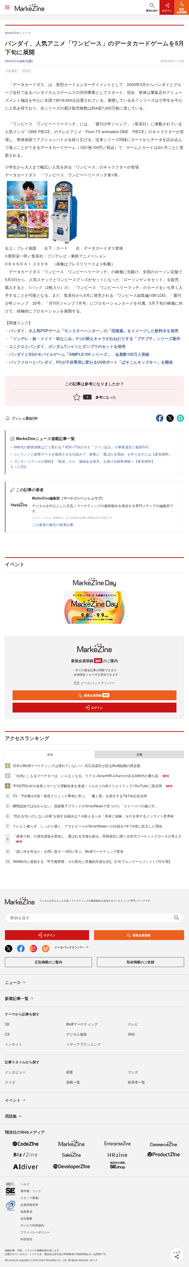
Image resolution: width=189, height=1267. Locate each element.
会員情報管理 (29, 1204)
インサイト (13, 1044)
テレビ (133, 1024)
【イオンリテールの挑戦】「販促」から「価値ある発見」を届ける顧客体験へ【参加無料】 (84, 461)
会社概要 (26, 1218)
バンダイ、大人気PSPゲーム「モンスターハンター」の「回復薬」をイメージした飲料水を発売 (93, 330)
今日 (50, 754)
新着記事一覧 (17, 998)
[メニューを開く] (7, 7)
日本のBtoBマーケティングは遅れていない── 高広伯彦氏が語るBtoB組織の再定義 (76, 765)
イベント (13, 1100)
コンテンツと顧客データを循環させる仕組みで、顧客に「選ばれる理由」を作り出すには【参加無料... (93, 454)
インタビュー (15, 1071)
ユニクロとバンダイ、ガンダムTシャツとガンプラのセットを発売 (67, 346)
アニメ (26, 70)
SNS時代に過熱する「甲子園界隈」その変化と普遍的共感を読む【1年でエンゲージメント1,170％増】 (92, 861)
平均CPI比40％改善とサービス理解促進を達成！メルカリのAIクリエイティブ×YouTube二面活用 (87, 785)
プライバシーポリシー (35, 1232)
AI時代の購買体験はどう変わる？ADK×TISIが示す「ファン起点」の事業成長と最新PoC (81, 446)
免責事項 (26, 1211)
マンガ (133, 1071)
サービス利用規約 (32, 1225)
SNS (131, 1034)
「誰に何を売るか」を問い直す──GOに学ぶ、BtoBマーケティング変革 (68, 851)
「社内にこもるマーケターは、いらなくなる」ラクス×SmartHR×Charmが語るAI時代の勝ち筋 (85, 775)
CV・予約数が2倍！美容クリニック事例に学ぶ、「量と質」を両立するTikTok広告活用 (80, 795)
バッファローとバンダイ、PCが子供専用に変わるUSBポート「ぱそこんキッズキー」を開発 (91, 362)
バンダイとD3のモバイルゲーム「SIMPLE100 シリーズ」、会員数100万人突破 (79, 354)
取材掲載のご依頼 (140, 961)
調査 (69, 1071)
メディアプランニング (83, 1044)
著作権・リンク (30, 1191)
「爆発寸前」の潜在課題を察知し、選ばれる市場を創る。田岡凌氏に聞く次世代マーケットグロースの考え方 (97, 836)
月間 (139, 754)
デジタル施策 (76, 1034)
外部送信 (26, 1239)
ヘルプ (24, 1184)
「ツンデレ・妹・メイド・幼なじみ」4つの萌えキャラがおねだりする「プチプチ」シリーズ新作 (94, 338)
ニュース (13, 982)
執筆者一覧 (136, 1082)
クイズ (10, 1082)
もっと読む (18, 466)
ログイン (97, 707)
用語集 (11, 1116)
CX (7, 1034)
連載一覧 (73, 1082)
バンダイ (12, 70)
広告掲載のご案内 (48, 961)
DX (7, 1024)
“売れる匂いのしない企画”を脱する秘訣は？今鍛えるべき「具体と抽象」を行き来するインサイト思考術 (93, 815)
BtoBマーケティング (82, 1024)
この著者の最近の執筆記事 (52, 524)
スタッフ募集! (29, 1198)
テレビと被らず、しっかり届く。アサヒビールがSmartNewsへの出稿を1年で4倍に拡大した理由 (87, 826)
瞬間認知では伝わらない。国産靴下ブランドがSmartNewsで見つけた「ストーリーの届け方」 (85, 805)
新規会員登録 (96, 695)
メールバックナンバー (97, 682)
